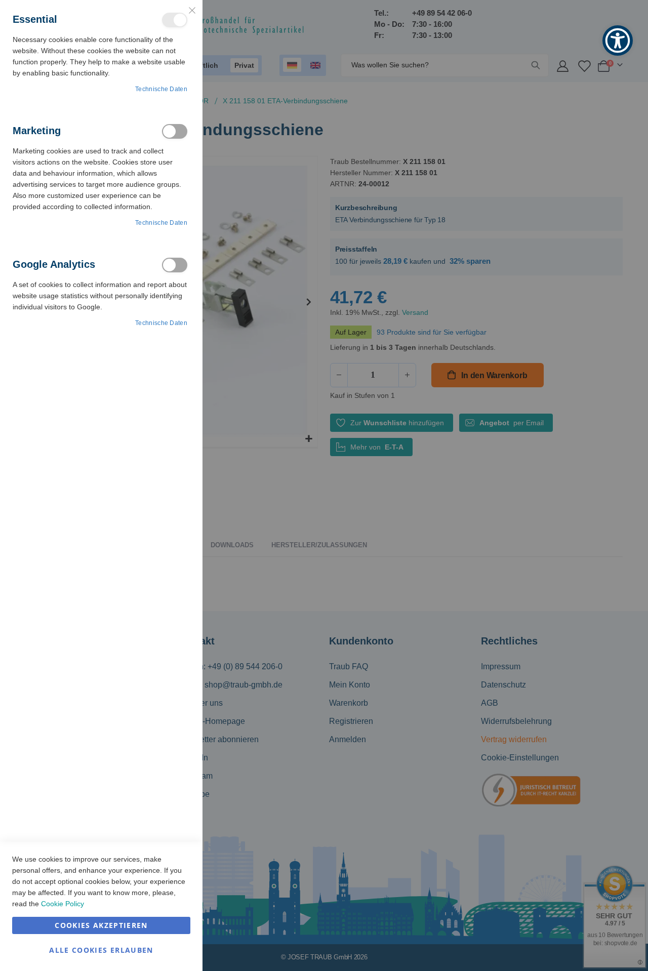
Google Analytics (174, 265)
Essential (174, 20)
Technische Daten (161, 89)
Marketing (174, 131)
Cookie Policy (62, 904)
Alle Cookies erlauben (101, 950)
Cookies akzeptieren (101, 925)
